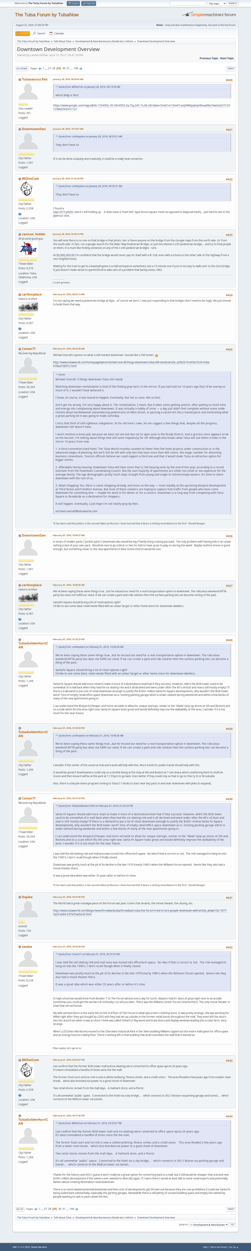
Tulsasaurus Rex (34, 79)
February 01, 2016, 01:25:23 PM (69, 639)
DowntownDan (34, 129)
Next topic (227, 58)
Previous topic (209, 58)
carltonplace (32, 294)
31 (68, 68)
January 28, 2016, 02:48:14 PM (68, 234)
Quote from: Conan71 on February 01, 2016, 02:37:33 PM (89, 954)
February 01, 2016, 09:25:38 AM (69, 348)
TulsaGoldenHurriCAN (33, 645)
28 (53, 68)
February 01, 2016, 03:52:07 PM (69, 1059)
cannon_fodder (33, 234)
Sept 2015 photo (63, 212)
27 (49, 68)
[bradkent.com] (20, 213)
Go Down (21, 68)
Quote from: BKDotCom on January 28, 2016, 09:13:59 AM (89, 87)
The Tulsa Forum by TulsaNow (46, 14)
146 (76, 68)
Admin (128, 41)
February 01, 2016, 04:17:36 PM (69, 1115)
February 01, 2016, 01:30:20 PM (69, 727)
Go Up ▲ (233, 1247)
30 (63, 68)
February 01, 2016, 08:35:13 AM (69, 294)
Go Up (19, 1209)
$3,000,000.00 (65, 255)
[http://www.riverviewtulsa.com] (20, 328)
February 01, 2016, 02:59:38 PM (69, 946)
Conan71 (29, 349)
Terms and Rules (218, 1247)
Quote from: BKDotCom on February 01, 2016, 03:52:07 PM (89, 1123)
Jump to (183, 1224)
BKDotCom (30, 178)
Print (231, 68)
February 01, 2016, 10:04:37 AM (69, 535)
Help (205, 1247)
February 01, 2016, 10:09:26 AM (69, 584)
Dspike (27, 897)
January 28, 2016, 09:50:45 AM (68, 79)
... (46, 68)
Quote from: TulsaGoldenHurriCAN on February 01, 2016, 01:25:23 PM (95, 806)
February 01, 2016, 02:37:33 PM (69, 798)
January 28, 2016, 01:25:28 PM (68, 178)
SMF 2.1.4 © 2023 (21, 1247)
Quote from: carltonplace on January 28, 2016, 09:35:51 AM (90, 136)
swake (27, 946)
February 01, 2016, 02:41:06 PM (69, 896)
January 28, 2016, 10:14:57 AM (68, 128)
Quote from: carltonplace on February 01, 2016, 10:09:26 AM (90, 647)
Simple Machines (39, 1247)
